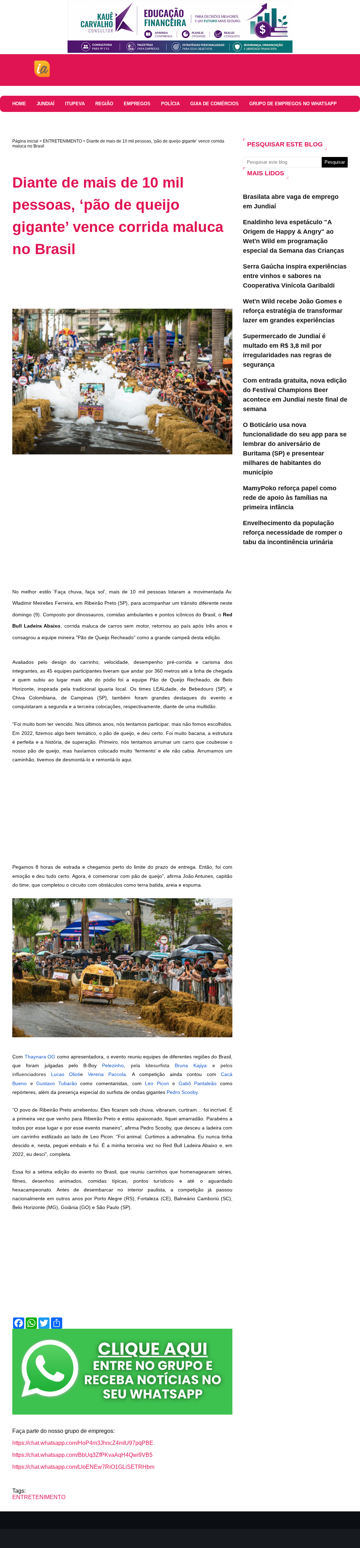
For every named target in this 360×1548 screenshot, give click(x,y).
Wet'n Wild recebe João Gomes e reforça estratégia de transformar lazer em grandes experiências (292, 311)
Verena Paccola (107, 1074)
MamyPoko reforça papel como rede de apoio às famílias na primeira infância (289, 498)
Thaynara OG (40, 1056)
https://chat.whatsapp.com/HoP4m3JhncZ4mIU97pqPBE (82, 1443)
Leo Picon (157, 1083)
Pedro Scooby (182, 1092)
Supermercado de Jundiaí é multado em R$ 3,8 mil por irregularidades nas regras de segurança (287, 350)
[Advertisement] (140, 283)
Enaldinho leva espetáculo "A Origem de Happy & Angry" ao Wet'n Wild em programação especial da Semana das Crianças (293, 236)
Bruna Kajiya (191, 1065)
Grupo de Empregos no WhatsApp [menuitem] (293, 103)
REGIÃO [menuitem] (104, 103)
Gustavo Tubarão (56, 1083)
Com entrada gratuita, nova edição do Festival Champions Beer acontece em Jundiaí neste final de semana (295, 395)
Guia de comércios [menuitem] (214, 103)
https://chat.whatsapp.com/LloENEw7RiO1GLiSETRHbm (83, 1467)
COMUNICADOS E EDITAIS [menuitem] (74, 119)
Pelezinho (113, 1065)
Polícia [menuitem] (170, 103)
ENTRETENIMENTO (62, 141)
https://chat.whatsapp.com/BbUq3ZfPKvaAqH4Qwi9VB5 (82, 1455)
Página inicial (25, 141)
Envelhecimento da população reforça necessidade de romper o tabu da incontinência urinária (292, 533)
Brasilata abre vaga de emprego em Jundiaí (291, 201)
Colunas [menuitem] (23, 119)
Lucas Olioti (66, 1074)
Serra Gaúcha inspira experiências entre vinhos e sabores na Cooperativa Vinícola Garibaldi (295, 276)
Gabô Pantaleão (198, 1083)
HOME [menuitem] (19, 103)
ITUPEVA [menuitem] (75, 103)
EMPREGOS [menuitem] (137, 103)
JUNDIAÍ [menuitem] (45, 103)
